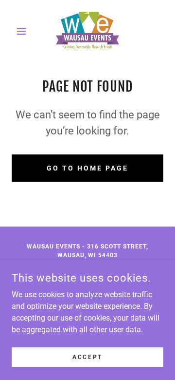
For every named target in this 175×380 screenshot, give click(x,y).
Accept (87, 356)
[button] (23, 31)
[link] (88, 31)
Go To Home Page (87, 168)
